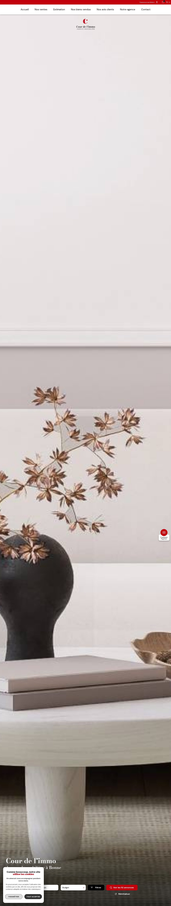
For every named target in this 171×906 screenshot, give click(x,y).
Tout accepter (33, 896)
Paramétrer (14, 896)
